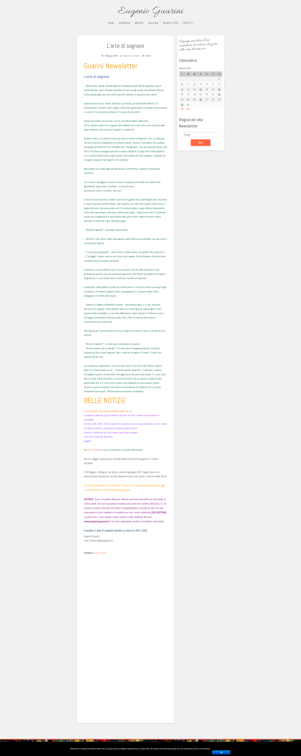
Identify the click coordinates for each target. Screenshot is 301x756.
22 (219, 94)
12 (201, 89)
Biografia (124, 22)
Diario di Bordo (94, 450)
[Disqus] (125, 595)
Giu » (189, 108)
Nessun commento (131, 55)
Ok (221, 752)
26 (201, 99)
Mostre (139, 22)
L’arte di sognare (125, 46)
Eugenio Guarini (150, 11)
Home (111, 22)
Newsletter (170, 22)
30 (182, 104)
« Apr (181, 108)
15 (219, 89)
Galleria (153, 22)
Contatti (188, 22)
